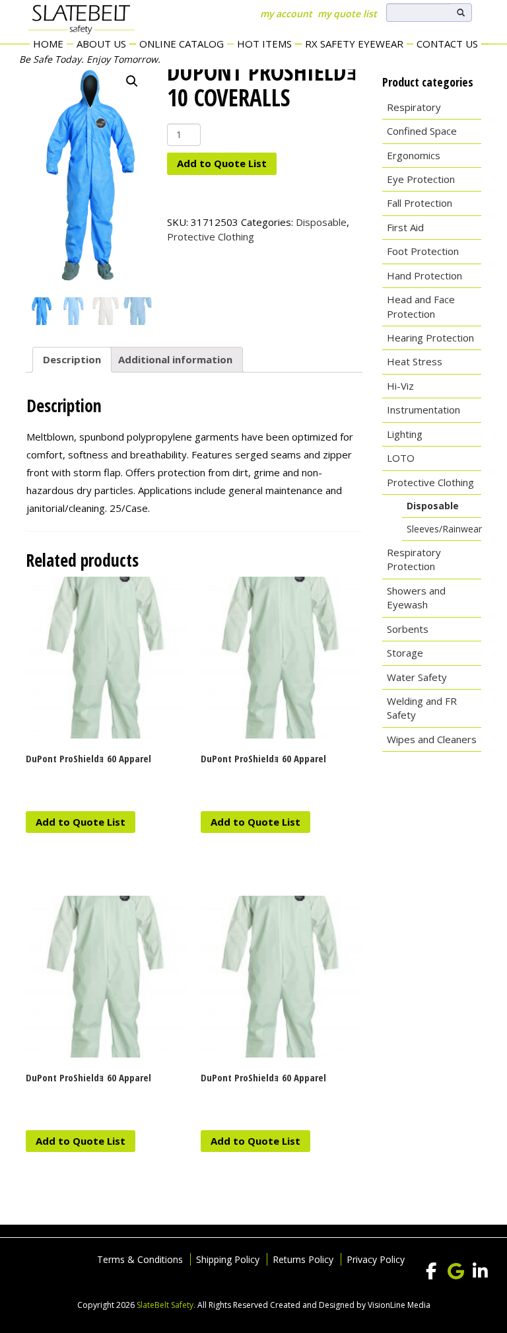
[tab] (72, 360)
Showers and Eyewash (416, 597)
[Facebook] (431, 1271)
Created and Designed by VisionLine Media (350, 1305)
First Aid (405, 227)
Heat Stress (414, 361)
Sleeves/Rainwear (444, 528)
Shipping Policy (227, 1259)
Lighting (404, 434)
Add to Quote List (222, 163)
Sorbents (407, 628)
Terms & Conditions (140, 1259)
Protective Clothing (210, 236)
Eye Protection (421, 179)
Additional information (175, 359)
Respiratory (414, 107)
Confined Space (422, 130)
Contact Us (447, 43)
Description (72, 359)
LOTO (401, 457)
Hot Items (264, 43)
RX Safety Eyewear (354, 43)
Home (48, 43)
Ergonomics (413, 155)
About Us (101, 43)
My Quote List (347, 13)
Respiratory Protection (414, 559)
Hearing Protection (430, 337)
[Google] (455, 1271)
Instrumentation (423, 409)
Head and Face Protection (421, 306)
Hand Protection (424, 275)
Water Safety (417, 677)
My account (286, 13)
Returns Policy (303, 1259)
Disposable (321, 222)
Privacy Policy (376, 1259)
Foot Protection (423, 251)
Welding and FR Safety (422, 707)
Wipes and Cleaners (432, 739)
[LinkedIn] (480, 1271)
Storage (405, 652)
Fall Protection (419, 202)
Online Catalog (181, 43)
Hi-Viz (400, 385)
